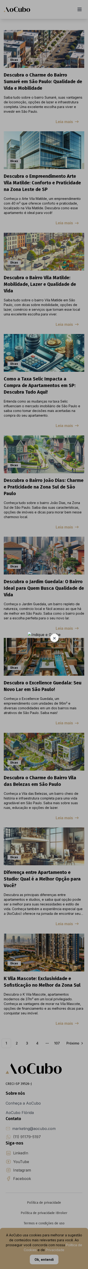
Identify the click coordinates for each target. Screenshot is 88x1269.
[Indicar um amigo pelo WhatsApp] (44, 634)
